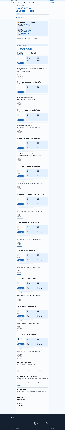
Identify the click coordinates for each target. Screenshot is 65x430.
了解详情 (23, 5)
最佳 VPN (19, 2)
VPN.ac (28, 33)
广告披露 (46, 422)
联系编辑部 (46, 423)
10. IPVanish (18, 45)
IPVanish (26, 33)
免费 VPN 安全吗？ (40, 371)
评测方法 (26, 45)
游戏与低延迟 (18, 371)
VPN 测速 (28, 2)
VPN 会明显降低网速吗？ (20, 405)
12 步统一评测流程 (22, 34)
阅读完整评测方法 (18, 385)
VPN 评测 (24, 2)
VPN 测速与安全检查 (36, 423)
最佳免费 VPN (35, 422)
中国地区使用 (18, 370)
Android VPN (29, 371)
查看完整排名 (35, 424)
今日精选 (52, 2)
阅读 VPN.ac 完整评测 (19, 358)
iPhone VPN (29, 370)
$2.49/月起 (28, 25)
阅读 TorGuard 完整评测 (19, 302)
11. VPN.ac (21, 45)
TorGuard (24, 33)
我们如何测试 (32, 2)
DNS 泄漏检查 (40, 370)
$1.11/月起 (27, 31)
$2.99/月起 (28, 29)
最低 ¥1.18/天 (27, 24)
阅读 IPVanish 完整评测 (19, 330)
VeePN (22, 33)
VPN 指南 (24, 45)
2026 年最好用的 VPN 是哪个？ (21, 399)
